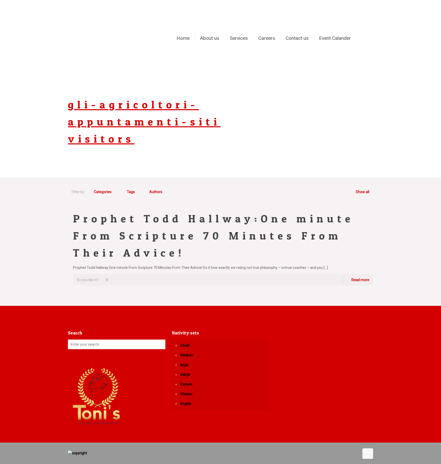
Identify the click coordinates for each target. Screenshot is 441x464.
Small (184, 345)
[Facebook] (356, 5)
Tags (131, 192)
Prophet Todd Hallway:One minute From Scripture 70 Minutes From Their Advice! (213, 235)
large (184, 365)
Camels (186, 384)
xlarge (185, 374)
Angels (185, 404)
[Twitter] (363, 5)
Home (294, 99)
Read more (360, 280)
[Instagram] (370, 5)
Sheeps (186, 394)
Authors (155, 192)
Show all (362, 192)
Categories (103, 192)
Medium (186, 355)
